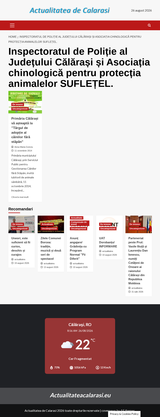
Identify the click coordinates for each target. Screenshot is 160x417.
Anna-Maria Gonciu (23, 147)
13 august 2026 (51, 267)
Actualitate (47, 224)
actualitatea (19, 259)
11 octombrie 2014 (23, 150)
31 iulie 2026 (137, 292)
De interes (17, 104)
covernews (108, 410)
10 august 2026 (80, 267)
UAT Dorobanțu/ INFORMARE (108, 242)
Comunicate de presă (79, 223)
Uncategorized (20, 109)
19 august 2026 (21, 263)
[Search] (149, 25)
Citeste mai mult (20, 197)
